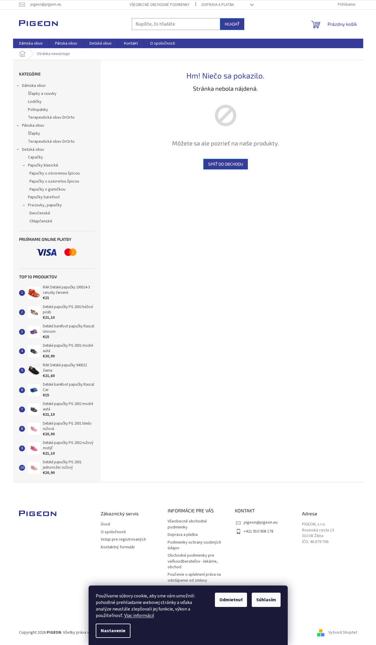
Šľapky (34, 133)
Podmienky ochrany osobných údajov (194, 545)
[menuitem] (31, 43)
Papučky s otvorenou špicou (54, 173)
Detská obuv (33, 150)
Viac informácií (139, 615)
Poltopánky (38, 110)
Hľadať (232, 23)
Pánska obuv (33, 125)
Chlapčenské (40, 221)
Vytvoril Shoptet (342, 633)
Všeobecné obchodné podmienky (160, 4)
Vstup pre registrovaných (123, 539)
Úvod (105, 524)
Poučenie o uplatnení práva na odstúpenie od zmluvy (194, 577)
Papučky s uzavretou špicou (54, 181)
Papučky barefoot (44, 197)
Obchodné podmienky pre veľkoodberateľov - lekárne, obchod (193, 561)
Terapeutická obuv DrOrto (51, 117)
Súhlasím (266, 600)
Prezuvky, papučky (45, 205)
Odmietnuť (231, 600)
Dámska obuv (34, 86)
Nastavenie (113, 630)
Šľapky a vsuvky (42, 94)
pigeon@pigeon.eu (261, 522)
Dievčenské (39, 213)
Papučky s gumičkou (47, 189)
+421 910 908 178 (258, 531)
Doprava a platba (218, 4)
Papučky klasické (43, 165)
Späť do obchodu (225, 164)
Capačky (35, 157)
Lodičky (35, 102)
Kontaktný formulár (118, 547)
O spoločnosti (113, 532)
